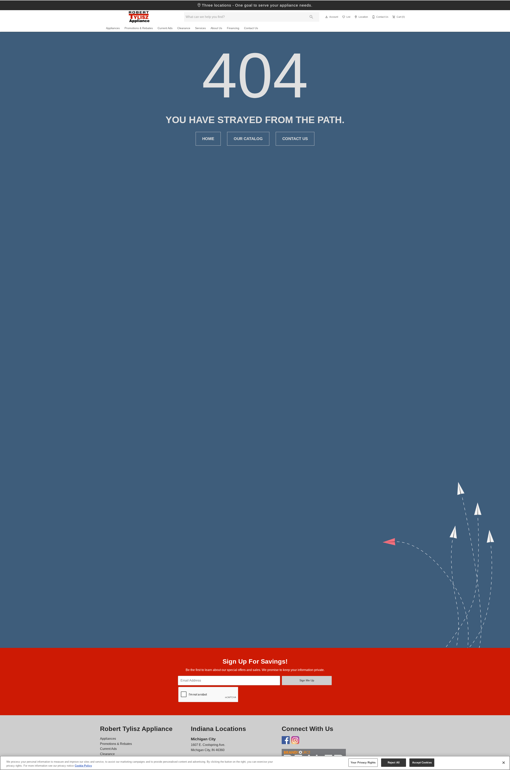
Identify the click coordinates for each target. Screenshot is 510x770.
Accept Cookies (422, 762)
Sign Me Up (306, 680)
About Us (216, 28)
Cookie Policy (83, 765)
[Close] (503, 762)
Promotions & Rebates (139, 28)
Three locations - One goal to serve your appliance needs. (256, 5)
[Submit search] (311, 17)
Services (200, 28)
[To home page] (139, 17)
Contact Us (251, 28)
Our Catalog (248, 138)
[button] (326, 17)
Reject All (394, 762)
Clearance (183, 28)
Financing (233, 28)
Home (208, 138)
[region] (255, 763)
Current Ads (165, 28)
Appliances (113, 28)
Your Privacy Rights (363, 762)
